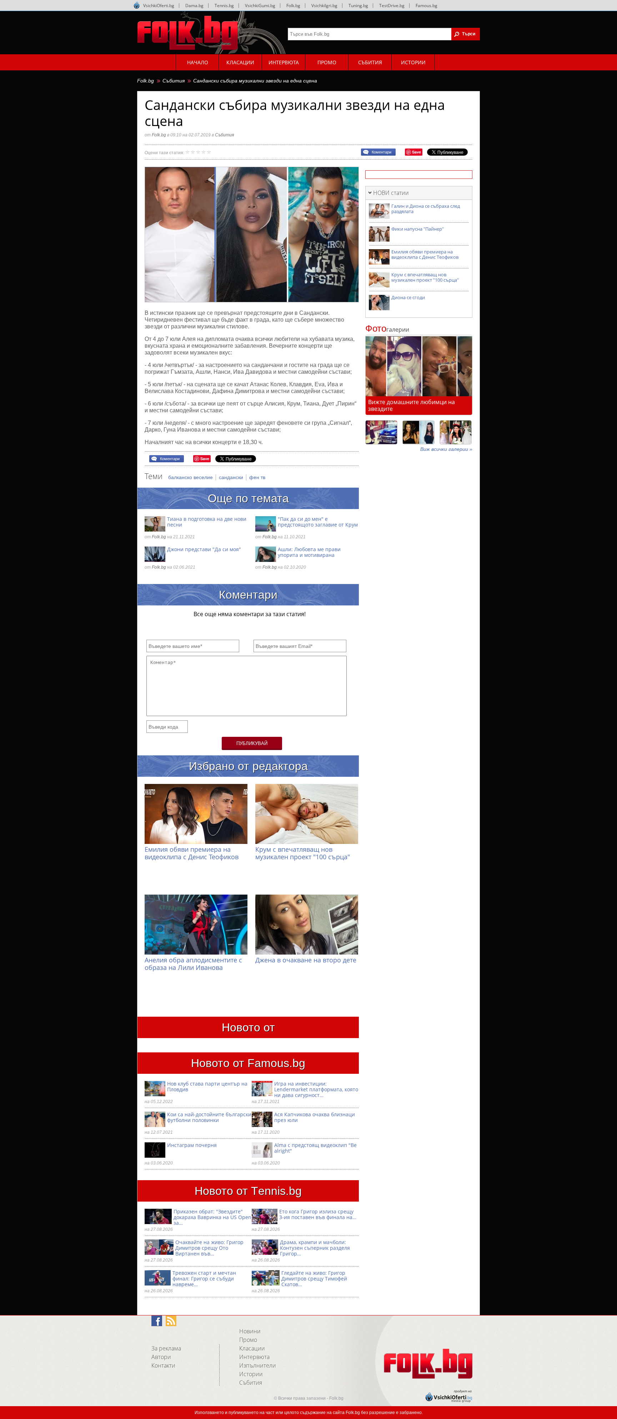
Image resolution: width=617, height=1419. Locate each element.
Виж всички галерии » (446, 449)
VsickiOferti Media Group (137, 5)
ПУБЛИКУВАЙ (251, 743)
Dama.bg (194, 5)
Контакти (163, 1365)
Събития (173, 81)
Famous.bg (426, 5)
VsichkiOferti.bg (158, 5)
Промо (248, 1340)
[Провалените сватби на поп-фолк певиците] (456, 432)
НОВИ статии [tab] (391, 193)
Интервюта (254, 1357)
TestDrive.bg (392, 5)
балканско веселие (191, 477)
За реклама (166, 1348)
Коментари (381, 152)
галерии (387, 329)
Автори (161, 1357)
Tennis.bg (224, 5)
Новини (250, 1331)
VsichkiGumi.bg (260, 5)
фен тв (257, 477)
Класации (252, 1348)
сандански (232, 477)
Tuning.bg (358, 5)
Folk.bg (293, 5)
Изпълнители (257, 1365)
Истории (251, 1374)
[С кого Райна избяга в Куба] (381, 432)
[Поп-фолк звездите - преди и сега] (418, 432)
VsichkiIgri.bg (324, 5)
